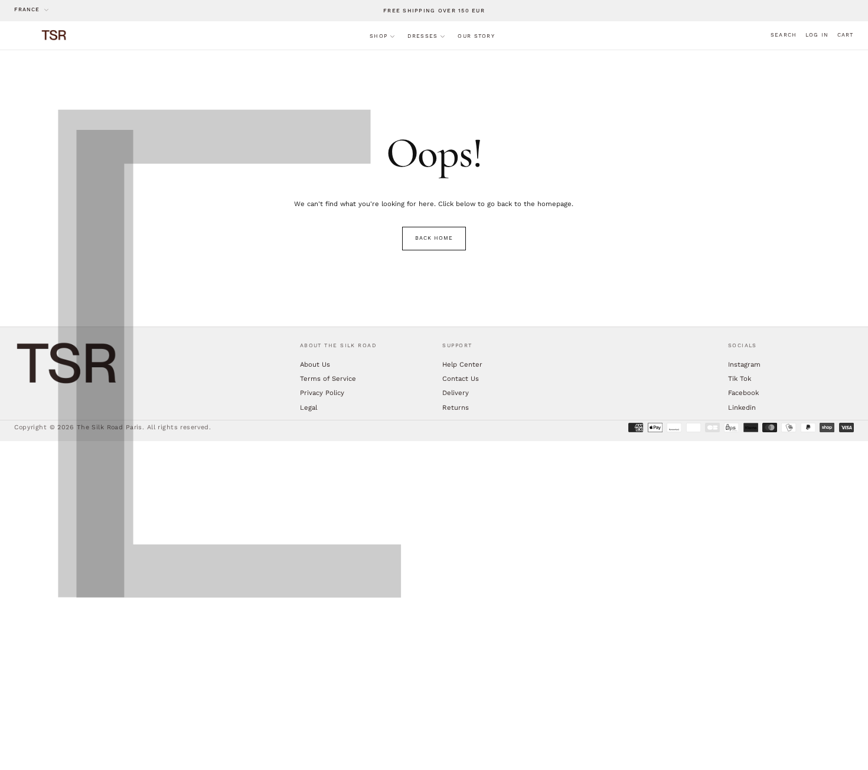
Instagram (744, 364)
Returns (455, 407)
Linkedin (742, 407)
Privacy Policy (322, 393)
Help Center (462, 364)
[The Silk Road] (67, 363)
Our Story (476, 36)
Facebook (743, 393)
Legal (308, 407)
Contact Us (460, 378)
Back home (433, 238)
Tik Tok (739, 378)
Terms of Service (328, 378)
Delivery (455, 393)
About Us (315, 364)
